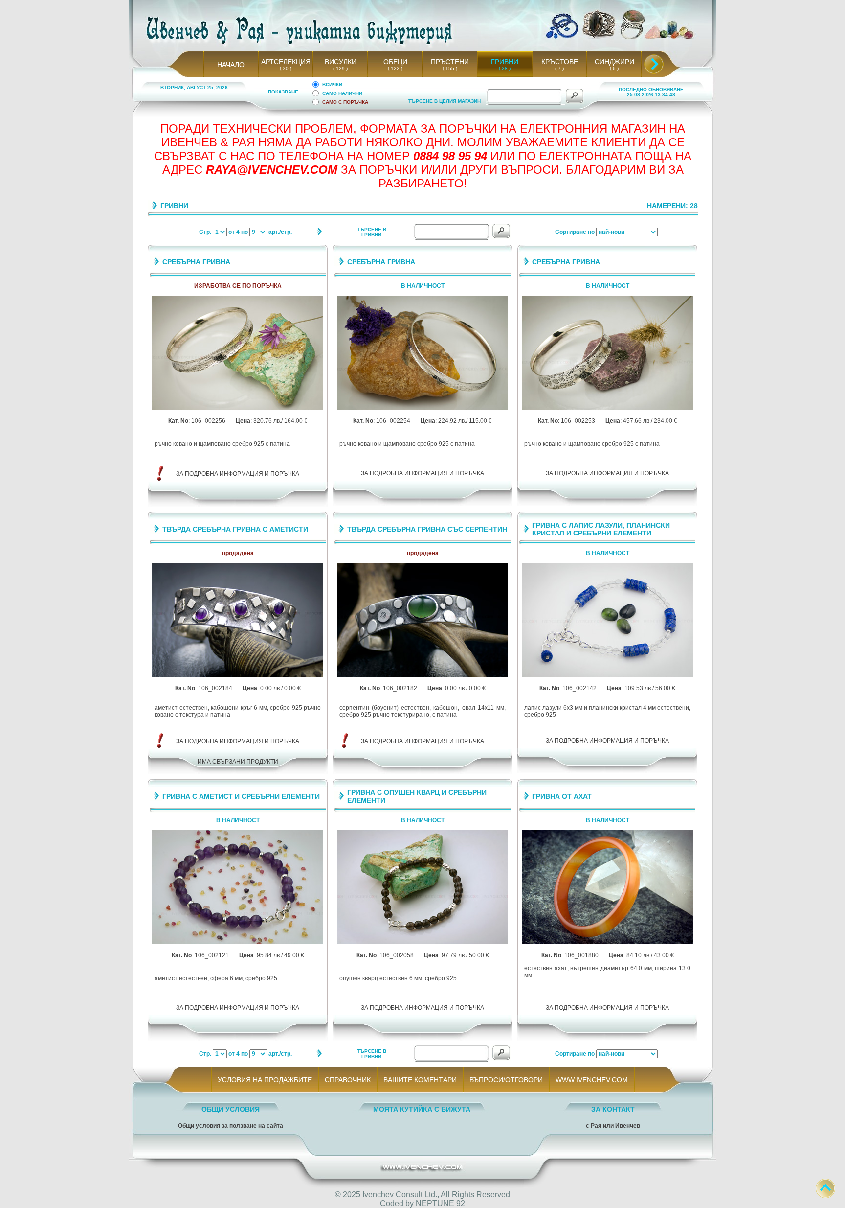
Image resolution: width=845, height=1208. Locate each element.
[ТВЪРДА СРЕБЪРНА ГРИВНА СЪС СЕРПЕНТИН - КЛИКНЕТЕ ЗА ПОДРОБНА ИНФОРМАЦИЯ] (422, 675)
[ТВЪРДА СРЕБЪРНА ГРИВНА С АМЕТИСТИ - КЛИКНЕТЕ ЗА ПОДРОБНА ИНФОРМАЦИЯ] (237, 675)
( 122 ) (395, 68)
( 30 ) (285, 68)
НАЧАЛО (231, 65)
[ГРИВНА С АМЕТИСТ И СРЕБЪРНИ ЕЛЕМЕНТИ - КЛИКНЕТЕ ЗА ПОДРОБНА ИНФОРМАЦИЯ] (237, 942)
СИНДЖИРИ (614, 62)
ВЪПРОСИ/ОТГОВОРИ (506, 1080)
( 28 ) (504, 68)
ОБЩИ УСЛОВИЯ (230, 1109)
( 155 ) (450, 68)
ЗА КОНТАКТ (613, 1109)
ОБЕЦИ (395, 62)
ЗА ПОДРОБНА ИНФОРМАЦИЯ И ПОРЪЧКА (237, 473)
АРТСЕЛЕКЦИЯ (286, 62)
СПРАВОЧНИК (348, 1080)
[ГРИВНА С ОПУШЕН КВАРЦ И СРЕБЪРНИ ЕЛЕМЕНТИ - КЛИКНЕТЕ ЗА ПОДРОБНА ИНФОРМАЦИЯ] (422, 942)
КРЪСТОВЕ (559, 62)
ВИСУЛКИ (340, 62)
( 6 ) (614, 68)
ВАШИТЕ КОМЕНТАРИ (420, 1080)
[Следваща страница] (319, 233)
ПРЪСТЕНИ (450, 62)
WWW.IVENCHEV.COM (592, 1080)
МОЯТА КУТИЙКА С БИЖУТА (421, 1109)
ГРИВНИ (504, 62)
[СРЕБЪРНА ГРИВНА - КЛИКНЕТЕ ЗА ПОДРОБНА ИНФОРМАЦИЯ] (237, 408)
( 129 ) (340, 68)
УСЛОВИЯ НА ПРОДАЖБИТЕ (265, 1080)
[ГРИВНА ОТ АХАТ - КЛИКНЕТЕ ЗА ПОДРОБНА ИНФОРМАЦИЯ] (607, 942)
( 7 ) (559, 68)
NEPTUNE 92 (440, 1203)
